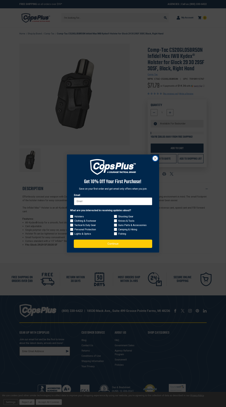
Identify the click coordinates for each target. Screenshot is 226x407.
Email (77, 195)
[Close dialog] (155, 158)
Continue (113, 243)
